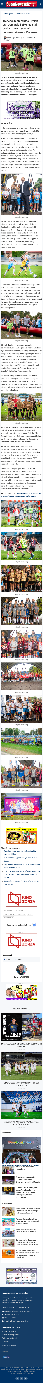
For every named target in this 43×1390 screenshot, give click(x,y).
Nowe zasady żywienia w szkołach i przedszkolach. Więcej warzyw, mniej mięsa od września (28, 1211)
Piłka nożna (25, 14)
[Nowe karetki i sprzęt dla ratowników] (8, 1170)
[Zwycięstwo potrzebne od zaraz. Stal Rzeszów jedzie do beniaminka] (21, 1105)
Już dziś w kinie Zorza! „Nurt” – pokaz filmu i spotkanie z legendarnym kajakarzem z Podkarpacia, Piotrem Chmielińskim (27, 1192)
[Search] (41, 4)
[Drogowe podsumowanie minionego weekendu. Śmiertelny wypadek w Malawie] (8, 1180)
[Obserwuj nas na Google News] (33, 926)
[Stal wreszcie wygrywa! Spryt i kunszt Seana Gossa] (21, 1066)
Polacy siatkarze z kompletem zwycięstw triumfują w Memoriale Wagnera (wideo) (27, 1221)
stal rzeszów (8, 918)
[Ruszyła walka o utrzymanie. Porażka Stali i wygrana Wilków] (21, 1027)
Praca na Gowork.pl (9, 1346)
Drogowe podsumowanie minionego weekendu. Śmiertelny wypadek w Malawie (28, 1179)
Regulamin (30, 1373)
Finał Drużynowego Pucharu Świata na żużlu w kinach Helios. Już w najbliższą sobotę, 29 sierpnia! (22, 874)
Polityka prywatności (18, 1373)
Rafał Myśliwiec (21, 977)
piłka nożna (19, 910)
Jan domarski (8, 910)
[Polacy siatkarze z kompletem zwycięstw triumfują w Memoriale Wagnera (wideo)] (8, 1222)
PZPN (29, 914)
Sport (18, 14)
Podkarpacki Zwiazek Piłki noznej (14, 914)
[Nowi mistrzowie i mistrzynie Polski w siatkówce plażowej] (8, 1232)
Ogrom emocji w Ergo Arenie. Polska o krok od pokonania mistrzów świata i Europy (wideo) (27, 1242)
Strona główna (9, 14)
